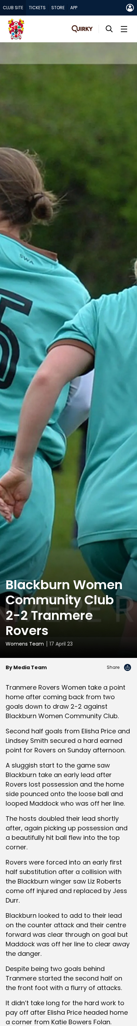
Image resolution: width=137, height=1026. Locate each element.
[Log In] (130, 8)
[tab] (13, 8)
